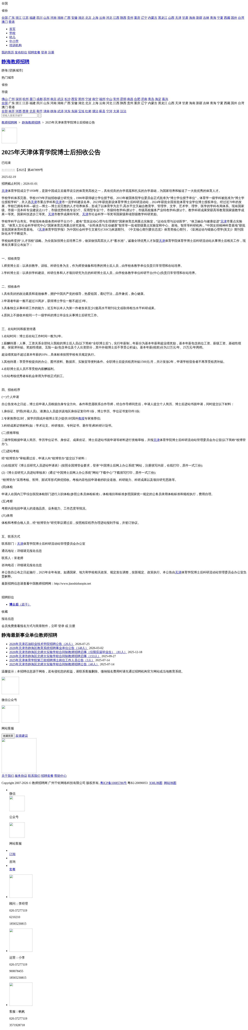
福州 (102, 99)
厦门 (32, 99)
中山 (109, 99)
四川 (39, 17)
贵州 (130, 17)
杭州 (25, 99)
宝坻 (81, 111)
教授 (81, 418)
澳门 (5, 21)
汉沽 (123, 111)
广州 (12, 99)
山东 (46, 17)
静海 (53, 111)
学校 (12, 33)
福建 (32, 17)
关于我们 (8, 775)
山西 (171, 17)
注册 (51, 52)
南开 (12, 111)
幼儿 (12, 37)
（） (20, 604)
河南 (53, 17)
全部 (5, 111)
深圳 (19, 99)
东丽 (74, 111)
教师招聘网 (9, 122)
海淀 (158, 99)
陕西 (123, 17)
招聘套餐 (34, 52)
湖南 (60, 17)
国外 (234, 17)
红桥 (88, 111)
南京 (53, 99)
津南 (46, 111)
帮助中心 (60, 775)
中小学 (14, 41)
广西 (67, 17)
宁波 (88, 99)
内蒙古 (152, 17)
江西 (116, 17)
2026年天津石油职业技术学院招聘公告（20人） (41, 644)
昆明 (123, 99)
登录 (44, 52)
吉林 (206, 17)
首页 (12, 29)
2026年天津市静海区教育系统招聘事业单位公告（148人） (48, 648)
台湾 (241, 17)
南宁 (95, 99)
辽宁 (144, 17)
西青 (25, 111)
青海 (213, 17)
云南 (102, 17)
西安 (74, 99)
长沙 (67, 99)
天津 (178, 17)
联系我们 (34, 775)
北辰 (32, 111)
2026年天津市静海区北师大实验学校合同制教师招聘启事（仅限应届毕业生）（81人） (68, 652)
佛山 (5, 99)
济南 (144, 99)
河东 (67, 111)
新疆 (199, 17)
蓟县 (102, 111)
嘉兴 (165, 99)
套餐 (12, 869)
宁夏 (220, 17)
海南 (192, 17)
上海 (95, 17)
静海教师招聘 (15, 61)
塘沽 (95, 111)
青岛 (151, 99)
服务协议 (21, 775)
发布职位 (21, 52)
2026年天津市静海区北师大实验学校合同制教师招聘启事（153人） (55, 656)
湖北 (81, 17)
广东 (12, 17)
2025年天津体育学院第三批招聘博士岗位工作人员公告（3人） (52, 660)
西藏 (227, 17)
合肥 (137, 99)
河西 (19, 111)
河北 (109, 17)
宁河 (109, 111)
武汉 (60, 99)
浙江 (19, 17)
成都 (39, 99)
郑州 (81, 99)
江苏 (25, 17)
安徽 (74, 17)
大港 (116, 111)
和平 (39, 111)
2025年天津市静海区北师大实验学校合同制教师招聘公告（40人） (54, 664)
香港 (12, 21)
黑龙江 (162, 17)
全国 (5, 17)
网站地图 (170, 783)
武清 (60, 111)
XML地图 (155, 783)
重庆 (137, 17)
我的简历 (8, 52)
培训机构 (15, 45)
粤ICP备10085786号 (113, 783)
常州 (116, 99)
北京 (88, 17)
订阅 (12, 854)
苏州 (46, 99)
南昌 (130, 99)
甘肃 (185, 17)
